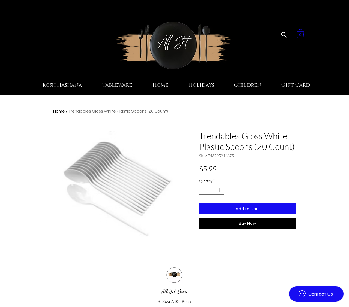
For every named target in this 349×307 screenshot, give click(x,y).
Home (59, 111)
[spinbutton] (211, 189)
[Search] (283, 34)
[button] (300, 33)
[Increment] (220, 189)
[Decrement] (203, 189)
